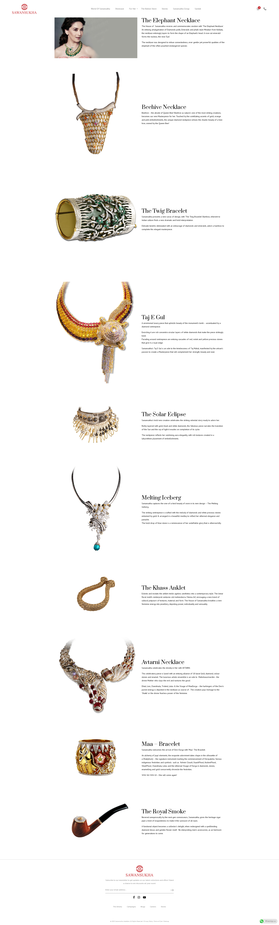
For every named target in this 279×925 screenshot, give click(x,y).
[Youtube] (144, 897)
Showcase (119, 8)
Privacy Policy (148, 921)
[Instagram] (139, 897)
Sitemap (166, 921)
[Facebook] (134, 897)
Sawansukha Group (181, 8)
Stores (163, 907)
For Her (132, 8)
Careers (153, 907)
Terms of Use (158, 921)
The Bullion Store (149, 8)
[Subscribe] (171, 889)
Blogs (143, 907)
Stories (165, 8)
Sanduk (198, 8)
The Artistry (117, 907)
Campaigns (131, 907)
